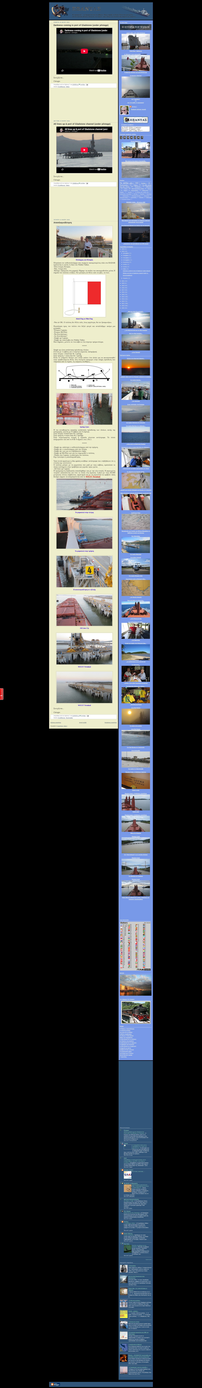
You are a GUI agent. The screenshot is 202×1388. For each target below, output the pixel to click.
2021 (123, 281)
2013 (123, 299)
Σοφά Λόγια (145, 190)
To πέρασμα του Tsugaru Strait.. (136, 471)
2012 (123, 301)
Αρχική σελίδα (82, 722)
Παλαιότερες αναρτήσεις (111, 722)
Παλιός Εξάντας (128, 1233)
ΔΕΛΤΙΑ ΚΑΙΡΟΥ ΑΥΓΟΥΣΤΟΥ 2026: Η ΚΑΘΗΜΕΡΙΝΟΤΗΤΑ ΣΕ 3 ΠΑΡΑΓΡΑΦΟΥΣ (140, 1186)
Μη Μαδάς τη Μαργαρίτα (131, 1183)
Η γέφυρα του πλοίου (133, 1321)
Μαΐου (124, 269)
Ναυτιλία (142, 193)
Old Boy (126, 1221)
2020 (123, 283)
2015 (123, 294)
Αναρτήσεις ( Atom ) (62, 726)
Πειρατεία (138, 187)
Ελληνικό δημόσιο (136, 195)
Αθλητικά (149, 187)
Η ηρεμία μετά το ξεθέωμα (135, 1344)
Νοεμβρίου (126, 255)
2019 (123, 285)
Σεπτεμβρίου (126, 260)
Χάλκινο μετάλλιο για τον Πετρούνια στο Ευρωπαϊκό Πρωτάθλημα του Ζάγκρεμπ (134, 1132)
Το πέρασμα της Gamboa (136, 876)
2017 (123, 290)
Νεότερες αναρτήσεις (55, 722)
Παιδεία (122, 192)
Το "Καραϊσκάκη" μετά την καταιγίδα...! (138, 1367)
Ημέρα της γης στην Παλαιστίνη (132, 1212)
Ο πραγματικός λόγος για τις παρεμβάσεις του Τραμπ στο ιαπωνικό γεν (139, 1146)
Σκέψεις (144, 183)
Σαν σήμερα (127, 1211)
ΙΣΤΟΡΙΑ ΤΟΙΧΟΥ (128, 1170)
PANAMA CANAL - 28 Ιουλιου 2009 (135, 202)
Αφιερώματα (126, 195)
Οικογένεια (149, 193)
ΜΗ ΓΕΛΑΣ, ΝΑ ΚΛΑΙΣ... (138, 1171)
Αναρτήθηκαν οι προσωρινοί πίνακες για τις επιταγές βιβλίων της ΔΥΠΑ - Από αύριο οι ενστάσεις (135, 1161)
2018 (123, 287)
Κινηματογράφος (124, 197)
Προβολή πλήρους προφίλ (138, 109)
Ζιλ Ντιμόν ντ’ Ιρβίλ (129, 1201)
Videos (67, 86)
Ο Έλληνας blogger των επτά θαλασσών (135, 72)
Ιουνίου (125, 266)
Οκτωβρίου (126, 257)
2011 (123, 303)
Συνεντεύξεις (134, 197)
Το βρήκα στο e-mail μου (142, 192)
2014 (123, 296)
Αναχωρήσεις (135, 190)
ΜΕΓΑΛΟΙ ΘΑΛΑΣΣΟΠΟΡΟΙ (131, 1199)
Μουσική (141, 197)
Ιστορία (130, 192)
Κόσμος (150, 188)
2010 (123, 305)
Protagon (126, 1130)
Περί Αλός (126, 1244)
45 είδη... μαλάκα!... (133, 1311)
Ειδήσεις (136, 193)
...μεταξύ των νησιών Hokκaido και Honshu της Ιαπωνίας (136, 490)
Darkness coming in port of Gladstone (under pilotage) (81, 25)
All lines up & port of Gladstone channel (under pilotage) (82, 124)
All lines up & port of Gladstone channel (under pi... (136, 273)
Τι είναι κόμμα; (132, 1265)
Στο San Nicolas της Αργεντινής (136, 747)
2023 (123, 251)
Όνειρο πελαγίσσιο (129, 1235)
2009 (123, 308)
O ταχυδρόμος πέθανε (130, 1223)
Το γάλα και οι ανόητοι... (134, 1300)
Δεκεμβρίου (126, 253)
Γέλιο (126, 188)
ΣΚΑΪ (125, 1158)
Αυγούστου (126, 262)
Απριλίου (125, 278)
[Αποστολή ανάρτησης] (86, 84)
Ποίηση (126, 190)
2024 (123, 249)
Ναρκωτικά (149, 197)
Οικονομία (146, 195)
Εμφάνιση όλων (149, 1259)
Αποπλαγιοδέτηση (63, 222)
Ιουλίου (125, 264)
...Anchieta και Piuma (136, 704)
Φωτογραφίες (69, 717)
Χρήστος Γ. (134, 106)
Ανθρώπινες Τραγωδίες (125, 193)
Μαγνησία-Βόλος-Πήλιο (138, 188)
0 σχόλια (82, 84)
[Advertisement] (83, 105)
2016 (123, 292)
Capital (126, 1143)
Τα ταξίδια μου (61, 86)
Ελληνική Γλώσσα (126, 199)
